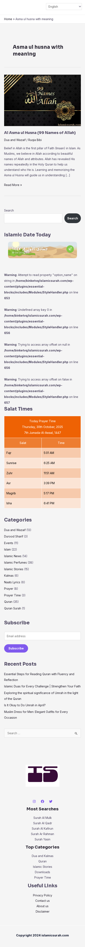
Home (8, 19)
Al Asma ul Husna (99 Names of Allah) (40, 132)
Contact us (42, 900)
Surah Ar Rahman (42, 834)
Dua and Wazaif (15, 140)
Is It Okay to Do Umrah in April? (25, 705)
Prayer (8, 588)
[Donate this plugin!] (70, 249)
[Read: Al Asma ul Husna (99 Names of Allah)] (42, 100)
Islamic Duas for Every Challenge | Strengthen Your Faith (42, 686)
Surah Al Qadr (42, 823)
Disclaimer (43, 911)
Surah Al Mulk (42, 817)
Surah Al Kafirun (42, 828)
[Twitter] (50, 801)
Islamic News (12, 556)
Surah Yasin (42, 839)
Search (9, 210)
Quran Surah (12, 608)
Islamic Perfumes (15, 562)
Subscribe (16, 648)
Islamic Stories (13, 569)
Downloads (42, 872)
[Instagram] (34, 801)
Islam (7, 549)
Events (8, 543)
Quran (8, 601)
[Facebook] (42, 801)
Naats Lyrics (12, 582)
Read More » (13, 184)
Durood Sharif (13, 536)
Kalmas (9, 575)
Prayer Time (12, 595)
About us (42, 906)
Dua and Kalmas (42, 856)
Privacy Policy (42, 895)
